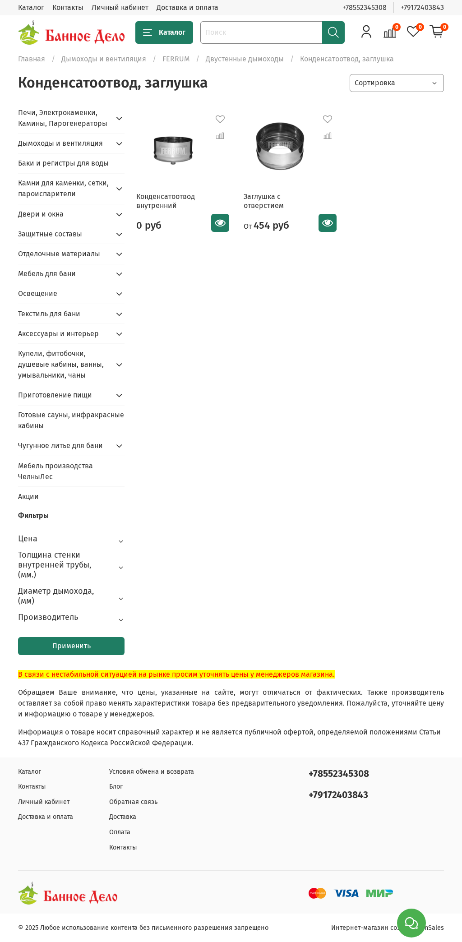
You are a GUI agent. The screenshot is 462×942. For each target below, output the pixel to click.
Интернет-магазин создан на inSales (387, 928)
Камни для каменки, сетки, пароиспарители (63, 188)
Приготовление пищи (55, 395)
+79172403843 (422, 7)
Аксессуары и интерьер (58, 333)
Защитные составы (50, 234)
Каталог (31, 7)
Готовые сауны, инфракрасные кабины (71, 420)
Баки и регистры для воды (63, 163)
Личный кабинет (120, 7)
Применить (71, 646)
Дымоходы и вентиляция (103, 59)
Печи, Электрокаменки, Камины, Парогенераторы (62, 118)
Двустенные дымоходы (245, 59)
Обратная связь (133, 802)
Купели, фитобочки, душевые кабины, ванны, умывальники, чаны (61, 364)
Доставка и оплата (187, 7)
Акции (28, 496)
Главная (31, 59)
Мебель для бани (47, 273)
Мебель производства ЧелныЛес (55, 471)
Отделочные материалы (59, 253)
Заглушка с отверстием (264, 201)
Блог (116, 786)
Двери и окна (41, 214)
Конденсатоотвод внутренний (165, 201)
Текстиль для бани (49, 313)
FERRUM (175, 59)
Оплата (119, 832)
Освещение (37, 293)
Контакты (67, 7)
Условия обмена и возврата (151, 772)
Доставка (122, 817)
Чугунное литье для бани (60, 445)
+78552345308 (364, 7)
